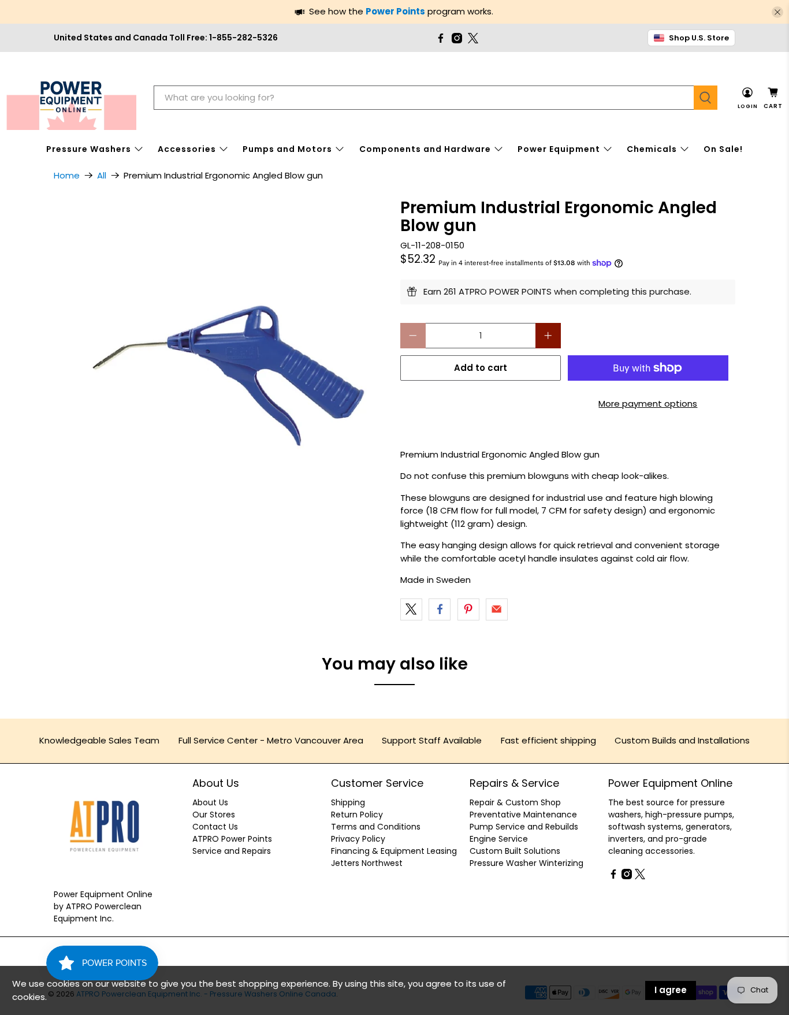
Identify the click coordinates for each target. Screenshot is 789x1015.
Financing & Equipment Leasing (394, 851)
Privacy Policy (358, 839)
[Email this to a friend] (497, 609)
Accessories (187, 149)
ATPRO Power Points (232, 839)
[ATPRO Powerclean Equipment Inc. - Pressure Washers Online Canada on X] (473, 38)
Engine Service (499, 839)
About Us (210, 802)
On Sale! (723, 149)
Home (67, 175)
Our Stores (213, 814)
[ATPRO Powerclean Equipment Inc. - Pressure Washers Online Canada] (71, 98)
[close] (777, 12)
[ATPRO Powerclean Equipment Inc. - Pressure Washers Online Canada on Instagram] (457, 38)
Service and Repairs (231, 851)
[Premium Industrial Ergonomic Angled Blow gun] (221, 366)
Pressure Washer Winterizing (526, 863)
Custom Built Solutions (515, 851)
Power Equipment (559, 149)
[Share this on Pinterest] (468, 609)
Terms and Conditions (375, 826)
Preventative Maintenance (523, 814)
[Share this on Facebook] (440, 609)
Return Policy (357, 814)
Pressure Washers (88, 149)
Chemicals (652, 149)
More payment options (647, 403)
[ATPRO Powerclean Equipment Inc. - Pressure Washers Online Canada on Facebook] (441, 38)
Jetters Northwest (367, 863)
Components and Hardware (425, 149)
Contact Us (215, 826)
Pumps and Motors (287, 149)
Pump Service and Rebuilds (524, 826)
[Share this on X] (411, 609)
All (101, 175)
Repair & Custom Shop (515, 802)
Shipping (348, 802)
